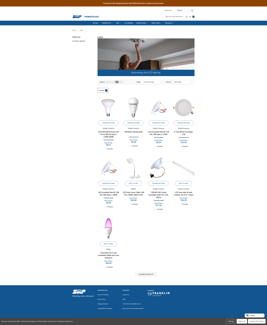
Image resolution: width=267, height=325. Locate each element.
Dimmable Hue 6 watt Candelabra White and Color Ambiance (108, 255)
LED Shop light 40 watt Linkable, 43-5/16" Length (183, 193)
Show (138, 82)
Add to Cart (133, 183)
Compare (103, 90)
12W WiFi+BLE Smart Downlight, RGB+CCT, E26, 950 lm (159, 194)
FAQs (124, 299)
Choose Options (108, 123)
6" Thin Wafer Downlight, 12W (183, 133)
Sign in (167, 16)
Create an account (177, 16)
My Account (168, 10)
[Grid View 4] (117, 82)
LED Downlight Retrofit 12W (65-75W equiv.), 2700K (158, 133)
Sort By (168, 82)
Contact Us (126, 294)
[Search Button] (192, 10)
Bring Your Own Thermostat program (133, 308)
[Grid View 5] (121, 82)
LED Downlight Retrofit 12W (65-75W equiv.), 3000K (108, 193)
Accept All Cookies (257, 321)
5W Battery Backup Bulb (134, 132)
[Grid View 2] (110, 82)
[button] (254, 315)
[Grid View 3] (113, 82)
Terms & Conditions (103, 294)
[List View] (107, 82)
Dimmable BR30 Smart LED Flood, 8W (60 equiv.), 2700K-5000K (108, 134)
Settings (231, 321)
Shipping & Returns (103, 304)
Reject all (241, 321)
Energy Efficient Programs (105, 308)
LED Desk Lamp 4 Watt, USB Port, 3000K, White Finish (133, 193)
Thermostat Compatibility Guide (132, 304)
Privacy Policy (101, 299)
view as (102, 82)
